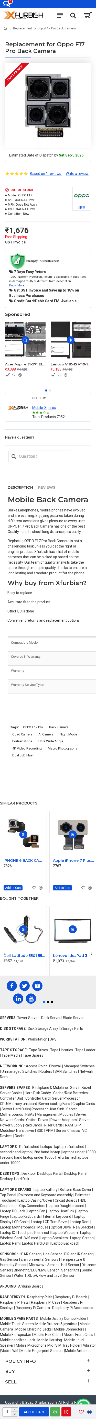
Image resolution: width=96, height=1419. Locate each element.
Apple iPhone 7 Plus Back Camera (74, 860)
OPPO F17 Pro (33, 727)
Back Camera (59, 727)
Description (20, 487)
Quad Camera (22, 734)
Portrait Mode (22, 741)
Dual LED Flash (23, 755)
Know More (16, 285)
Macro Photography (62, 748)
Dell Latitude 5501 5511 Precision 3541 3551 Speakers (24, 955)
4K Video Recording (27, 748)
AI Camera (46, 734)
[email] (13, 456)
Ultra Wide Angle (50, 741)
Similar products (18, 803)
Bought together (19, 898)
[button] (46, 390)
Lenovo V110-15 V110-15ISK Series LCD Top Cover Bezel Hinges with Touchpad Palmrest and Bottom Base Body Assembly (71, 364)
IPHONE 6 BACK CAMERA (24, 860)
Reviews (46, 487)
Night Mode (68, 734)
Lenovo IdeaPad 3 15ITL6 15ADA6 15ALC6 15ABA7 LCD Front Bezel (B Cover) (74, 955)
